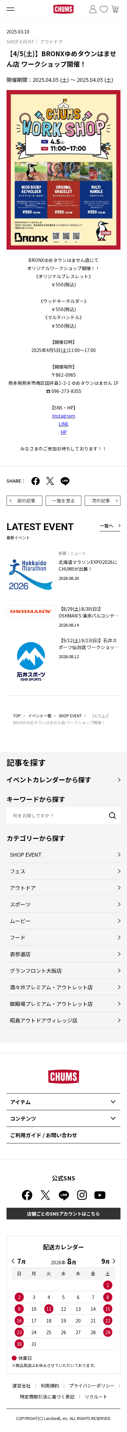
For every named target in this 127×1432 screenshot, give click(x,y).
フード (17, 937)
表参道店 (20, 954)
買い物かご (114, 9)
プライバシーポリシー (92, 1385)
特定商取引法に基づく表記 (47, 1396)
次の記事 (101, 500)
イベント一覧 (39, 715)
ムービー (20, 921)
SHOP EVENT (70, 715)
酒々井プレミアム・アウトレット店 (51, 987)
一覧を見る (63, 500)
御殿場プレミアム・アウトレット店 (51, 1004)
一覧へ (106, 525)
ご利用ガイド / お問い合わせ (43, 1135)
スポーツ (20, 904)
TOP (17, 715)
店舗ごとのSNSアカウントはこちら (63, 1213)
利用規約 (50, 1385)
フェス (17, 871)
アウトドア (23, 888)
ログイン (92, 9)
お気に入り (103, 9)
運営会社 (21, 1385)
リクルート (96, 1396)
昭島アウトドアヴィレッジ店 (44, 1020)
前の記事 (26, 500)
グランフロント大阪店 (36, 970)
